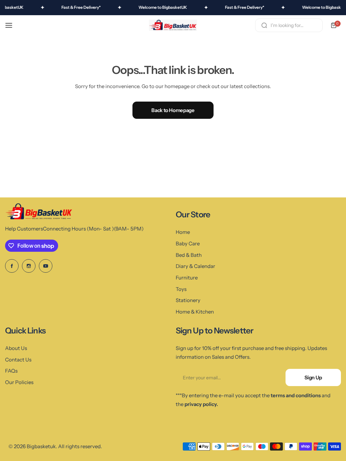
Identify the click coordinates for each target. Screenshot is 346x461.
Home (183, 232)
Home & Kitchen (195, 311)
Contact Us (18, 359)
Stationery (188, 300)
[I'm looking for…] (264, 25)
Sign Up (313, 377)
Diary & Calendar (195, 266)
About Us (16, 348)
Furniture (187, 277)
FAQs (11, 371)
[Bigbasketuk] (173, 25)
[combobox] (289, 25)
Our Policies (19, 382)
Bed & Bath (189, 255)
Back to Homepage (172, 110)
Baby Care (188, 243)
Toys (181, 289)
